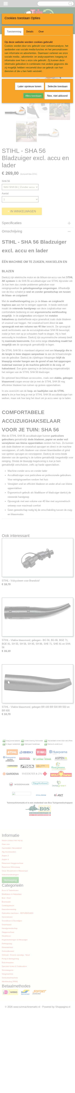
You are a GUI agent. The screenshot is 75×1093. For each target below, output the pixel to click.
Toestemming (14, 31)
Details (29, 31)
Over (41, 31)
